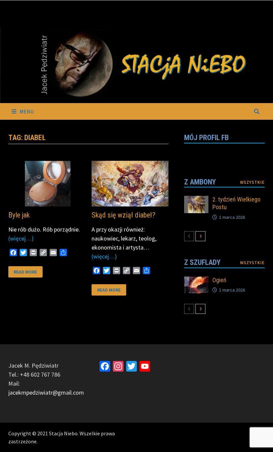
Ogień (219, 280)
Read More (25, 271)
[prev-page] (189, 236)
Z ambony (200, 182)
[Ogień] (196, 281)
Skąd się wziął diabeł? (123, 215)
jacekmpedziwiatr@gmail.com (46, 392)
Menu (26, 111)
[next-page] (200, 236)
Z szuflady (202, 262)
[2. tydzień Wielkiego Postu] (196, 200)
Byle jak (19, 215)
